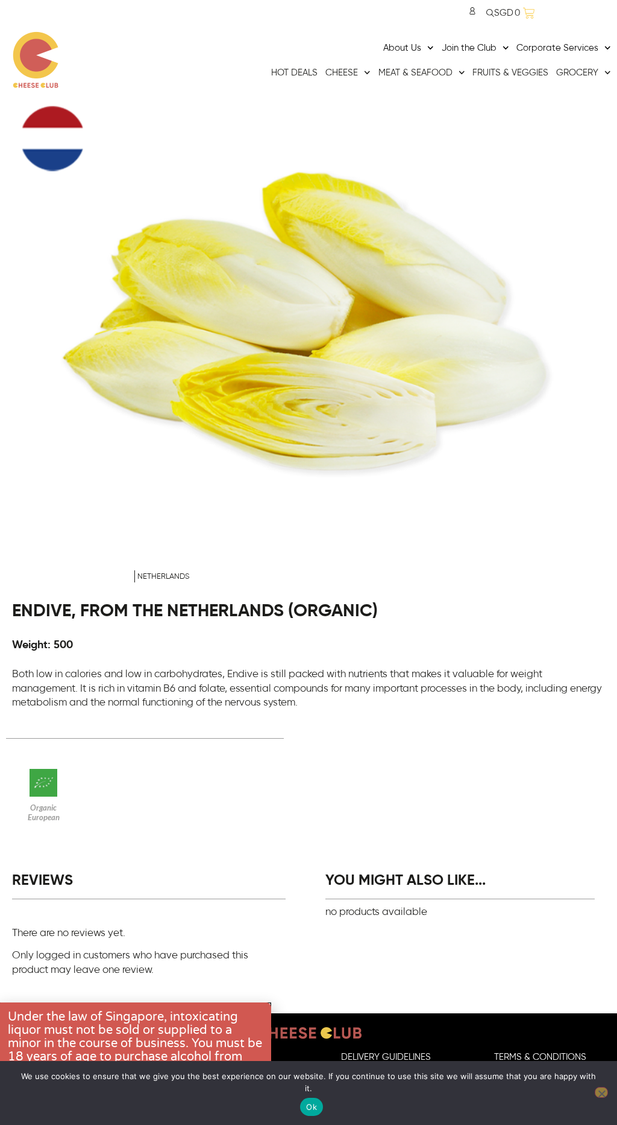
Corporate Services (557, 48)
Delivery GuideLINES (386, 1057)
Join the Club (469, 48)
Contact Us (77, 1057)
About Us (402, 48)
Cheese (341, 72)
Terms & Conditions (540, 1057)
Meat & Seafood (415, 72)
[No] (601, 1092)
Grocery (577, 72)
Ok (311, 1107)
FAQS (231, 1057)
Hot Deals (294, 72)
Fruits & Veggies (510, 72)
